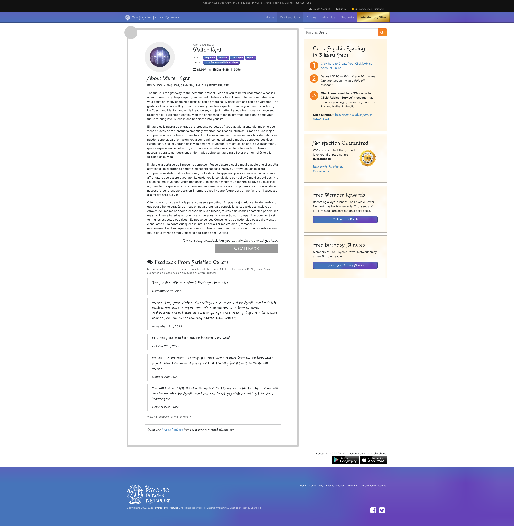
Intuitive (223, 57)
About (312, 485)
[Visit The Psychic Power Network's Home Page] (149, 494)
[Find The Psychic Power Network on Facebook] (373, 510)
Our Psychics (289, 17)
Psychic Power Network (166, 507)
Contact (382, 485)
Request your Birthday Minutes (345, 265)
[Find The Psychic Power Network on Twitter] (382, 510)
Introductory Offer (373, 17)
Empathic (210, 57)
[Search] (382, 32)
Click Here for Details (345, 219)
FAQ (320, 485)
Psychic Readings (172, 429)
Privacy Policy (368, 485)
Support (346, 17)
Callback (248, 248)
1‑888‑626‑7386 (302, 2)
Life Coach (237, 57)
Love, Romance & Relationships (221, 62)
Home (270, 17)
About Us (328, 17)
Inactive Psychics (335, 485)
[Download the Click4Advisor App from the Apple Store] (373, 459)
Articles (311, 17)
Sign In (342, 9)
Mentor (250, 57)
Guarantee (369, 9)
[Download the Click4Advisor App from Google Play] (345, 459)
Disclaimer (352, 485)
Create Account (321, 9)
